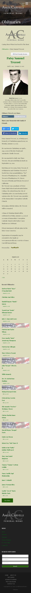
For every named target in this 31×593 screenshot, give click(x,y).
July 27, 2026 (5, 411)
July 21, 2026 (5, 420)
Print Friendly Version (20, 54)
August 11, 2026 (6, 349)
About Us (4, 534)
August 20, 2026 (6, 315)
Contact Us (5, 545)
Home (3, 532)
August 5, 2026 (6, 370)
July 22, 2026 (5, 426)
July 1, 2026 (5, 495)
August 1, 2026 (6, 383)
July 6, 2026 (5, 487)
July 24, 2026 (6, 402)
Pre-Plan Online (6, 542)
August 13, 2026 (6, 342)
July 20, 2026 (6, 452)
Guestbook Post (20, 116)
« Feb (3, 277)
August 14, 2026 (6, 361)
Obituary (5, 116)
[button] (26, 4)
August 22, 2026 (6, 334)
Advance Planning (6, 540)
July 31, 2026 (5, 439)
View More (7, 500)
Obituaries (5, 49)
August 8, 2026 (6, 355)
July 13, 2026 (5, 469)
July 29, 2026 (6, 394)
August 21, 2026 (6, 306)
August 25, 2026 (6, 293)
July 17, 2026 (5, 461)
